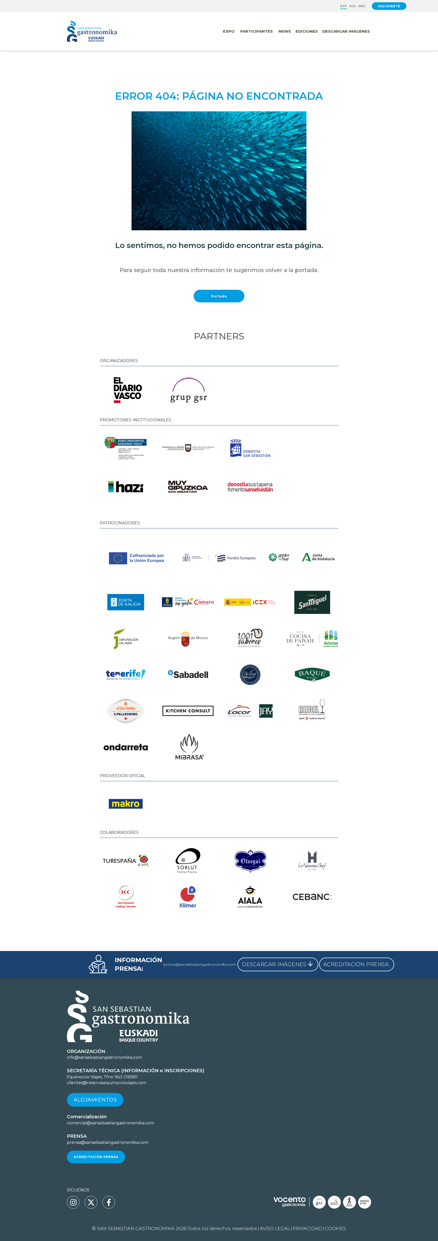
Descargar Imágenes (346, 31)
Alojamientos (95, 1100)
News (285, 31)
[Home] (102, 31)
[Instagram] (73, 1202)
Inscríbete (389, 6)
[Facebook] (108, 1202)
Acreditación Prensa (96, 1157)
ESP (343, 6)
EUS (353, 6)
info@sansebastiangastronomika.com (104, 1057)
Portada (219, 296)
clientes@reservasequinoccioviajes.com (106, 1082)
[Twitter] (91, 1202)
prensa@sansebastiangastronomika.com (199, 964)
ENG (362, 6)
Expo (228, 31)
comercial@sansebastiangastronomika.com (110, 1123)
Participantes (256, 31)
